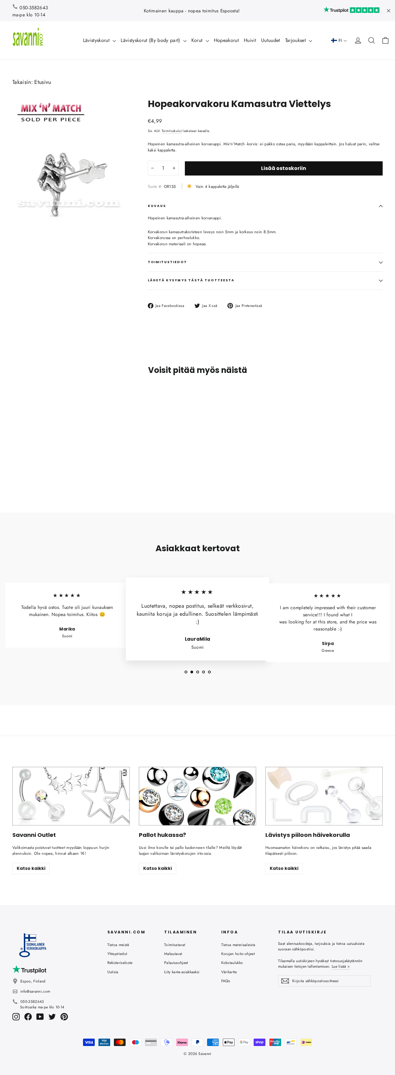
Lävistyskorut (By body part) (151, 40)
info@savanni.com (35, 991)
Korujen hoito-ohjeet (238, 954)
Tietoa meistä (118, 945)
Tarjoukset (296, 40)
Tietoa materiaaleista (238, 945)
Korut (197, 40)
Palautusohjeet (176, 962)
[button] (339, 40)
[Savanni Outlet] (71, 796)
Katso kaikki (31, 868)
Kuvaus (157, 206)
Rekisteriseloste (120, 962)
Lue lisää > (341, 966)
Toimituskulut (172, 130)
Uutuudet (270, 40)
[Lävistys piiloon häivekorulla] (324, 796)
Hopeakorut (226, 40)
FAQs (225, 981)
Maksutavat (173, 954)
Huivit (250, 40)
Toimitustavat (174, 945)
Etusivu (42, 82)
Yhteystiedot (117, 954)
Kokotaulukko (232, 962)
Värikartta (229, 972)
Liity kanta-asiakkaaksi (181, 972)
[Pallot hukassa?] (197, 796)
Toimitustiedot (167, 262)
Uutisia (112, 972)
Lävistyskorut (97, 40)
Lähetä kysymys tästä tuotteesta (191, 280)
